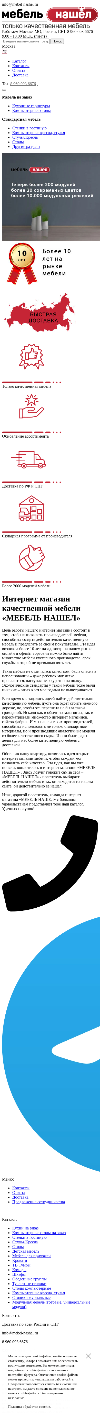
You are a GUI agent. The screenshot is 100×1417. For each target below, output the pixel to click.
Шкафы (19, 1274)
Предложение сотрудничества (38, 1202)
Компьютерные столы (31, 110)
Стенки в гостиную (29, 128)
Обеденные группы (29, 1279)
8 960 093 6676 (23, 84)
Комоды (19, 1270)
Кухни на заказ (25, 1228)
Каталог (19, 61)
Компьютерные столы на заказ (39, 1232)
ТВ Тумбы (21, 1265)
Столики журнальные (31, 1297)
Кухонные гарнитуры (31, 106)
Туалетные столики (29, 1283)
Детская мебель (25, 1251)
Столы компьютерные (31, 1288)
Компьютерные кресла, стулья (38, 132)
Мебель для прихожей (31, 1256)
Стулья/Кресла (25, 137)
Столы (18, 142)
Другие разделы (26, 146)
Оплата (18, 70)
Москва (8, 46)
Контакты (20, 66)
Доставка (20, 75)
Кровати (19, 1260)
